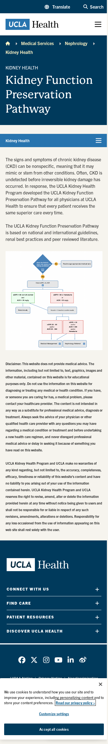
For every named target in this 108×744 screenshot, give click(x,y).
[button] (57, 7)
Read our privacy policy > (75, 702)
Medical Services (37, 43)
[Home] (8, 43)
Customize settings (54, 713)
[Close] (100, 684)
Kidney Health (19, 52)
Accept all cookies (53, 729)
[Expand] (97, 589)
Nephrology (76, 43)
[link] (21, 659)
